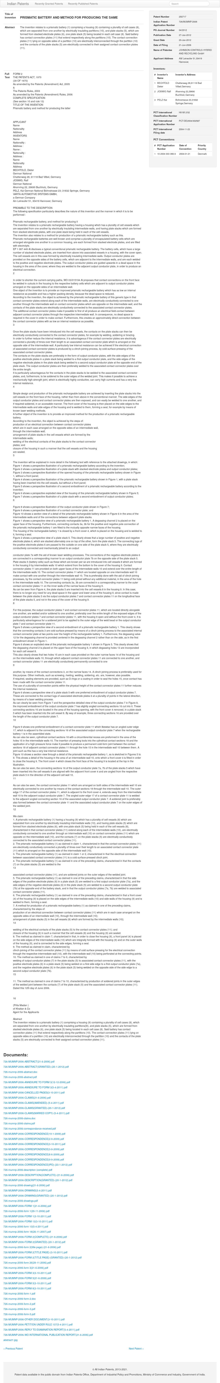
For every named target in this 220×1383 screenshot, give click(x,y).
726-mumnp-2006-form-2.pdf (19, 1303)
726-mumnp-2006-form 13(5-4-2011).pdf (25, 1226)
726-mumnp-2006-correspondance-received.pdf (29, 1128)
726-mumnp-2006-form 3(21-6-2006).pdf (25, 1267)
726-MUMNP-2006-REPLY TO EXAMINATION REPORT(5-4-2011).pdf (41, 1329)
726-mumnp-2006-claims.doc (19, 1118)
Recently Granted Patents (49, 3)
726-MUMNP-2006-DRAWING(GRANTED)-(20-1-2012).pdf (35, 1195)
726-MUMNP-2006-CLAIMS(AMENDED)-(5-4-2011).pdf (33, 1102)
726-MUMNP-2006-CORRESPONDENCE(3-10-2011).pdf (34, 1144)
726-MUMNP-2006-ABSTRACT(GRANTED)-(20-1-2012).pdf (36, 1066)
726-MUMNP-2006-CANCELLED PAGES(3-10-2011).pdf (34, 1092)
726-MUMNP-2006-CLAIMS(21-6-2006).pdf (27, 1097)
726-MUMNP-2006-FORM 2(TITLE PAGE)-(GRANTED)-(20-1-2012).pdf (42, 1257)
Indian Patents (18, 3)
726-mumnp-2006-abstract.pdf (20, 1077)
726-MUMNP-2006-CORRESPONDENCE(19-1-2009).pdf (34, 1133)
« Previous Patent (13, 1348)
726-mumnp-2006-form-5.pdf (19, 1314)
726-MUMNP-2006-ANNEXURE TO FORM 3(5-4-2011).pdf (35, 1087)
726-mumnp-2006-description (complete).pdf (27, 1169)
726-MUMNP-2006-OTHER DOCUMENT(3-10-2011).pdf (34, 1319)
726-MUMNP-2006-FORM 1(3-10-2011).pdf (27, 1216)
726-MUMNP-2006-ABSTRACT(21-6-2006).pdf (28, 1061)
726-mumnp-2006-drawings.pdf (20, 1200)
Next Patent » (136, 1348)
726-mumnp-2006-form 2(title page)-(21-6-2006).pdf (32, 1247)
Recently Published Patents (83, 3)
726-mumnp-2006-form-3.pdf (19, 1309)
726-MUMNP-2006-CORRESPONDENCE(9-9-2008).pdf (33, 1159)
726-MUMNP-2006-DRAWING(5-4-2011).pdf (27, 1190)
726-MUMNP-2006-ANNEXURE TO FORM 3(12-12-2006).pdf (36, 1082)
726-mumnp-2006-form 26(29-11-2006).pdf (27, 1262)
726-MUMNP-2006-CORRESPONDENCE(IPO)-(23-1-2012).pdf (37, 1164)
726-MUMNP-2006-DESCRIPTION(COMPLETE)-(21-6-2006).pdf (38, 1175)
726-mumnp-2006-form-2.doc (19, 1298)
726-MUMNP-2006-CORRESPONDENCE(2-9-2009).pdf (33, 1139)
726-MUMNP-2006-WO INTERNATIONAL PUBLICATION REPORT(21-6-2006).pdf (48, 1334)
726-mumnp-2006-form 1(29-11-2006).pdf (26, 1211)
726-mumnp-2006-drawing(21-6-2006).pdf (26, 1185)
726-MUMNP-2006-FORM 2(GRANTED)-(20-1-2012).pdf (34, 1242)
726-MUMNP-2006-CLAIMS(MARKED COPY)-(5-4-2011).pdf (36, 1113)
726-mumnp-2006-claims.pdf (19, 1123)
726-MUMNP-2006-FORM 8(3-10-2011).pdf (27, 1288)
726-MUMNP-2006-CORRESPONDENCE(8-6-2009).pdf (33, 1154)
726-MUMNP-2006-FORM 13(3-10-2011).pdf (27, 1221)
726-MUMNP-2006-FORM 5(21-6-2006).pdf (27, 1278)
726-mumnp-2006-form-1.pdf (19, 1293)
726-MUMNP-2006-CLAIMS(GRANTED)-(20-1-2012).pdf (34, 1108)
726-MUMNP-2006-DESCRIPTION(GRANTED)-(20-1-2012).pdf (37, 1180)
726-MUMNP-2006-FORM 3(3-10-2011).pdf (27, 1273)
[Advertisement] (73, 62)
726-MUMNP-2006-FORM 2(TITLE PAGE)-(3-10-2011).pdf (35, 1252)
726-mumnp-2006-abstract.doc (20, 1072)
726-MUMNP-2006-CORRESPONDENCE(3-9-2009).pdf (33, 1149)
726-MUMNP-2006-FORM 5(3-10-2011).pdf (27, 1283)
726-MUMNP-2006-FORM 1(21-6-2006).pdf (27, 1206)
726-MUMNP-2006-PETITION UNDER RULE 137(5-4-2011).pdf (38, 1324)
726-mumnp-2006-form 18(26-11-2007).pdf (27, 1231)
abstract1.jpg (10, 1340)
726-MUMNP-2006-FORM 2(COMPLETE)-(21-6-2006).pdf (35, 1236)
